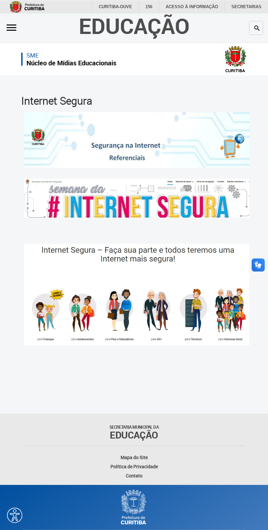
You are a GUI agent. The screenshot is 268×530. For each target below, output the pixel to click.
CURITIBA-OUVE (115, 6)
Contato (134, 475)
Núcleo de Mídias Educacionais (71, 62)
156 (148, 6)
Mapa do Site (134, 457)
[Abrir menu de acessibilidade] (15, 515)
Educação (134, 25)
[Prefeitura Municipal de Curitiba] (134, 507)
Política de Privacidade (134, 466)
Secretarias (246, 6)
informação (192, 6)
